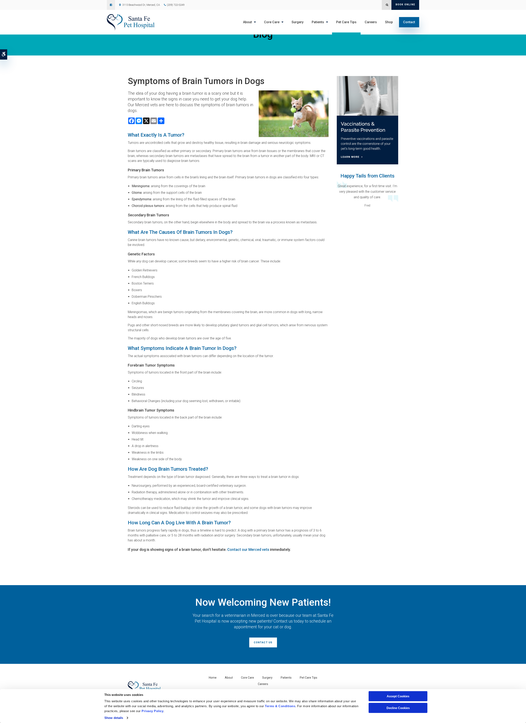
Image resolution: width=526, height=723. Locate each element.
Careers (371, 22)
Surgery (297, 22)
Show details (113, 718)
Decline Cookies (398, 708)
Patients (318, 22)
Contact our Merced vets (248, 549)
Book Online (405, 4)
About (247, 22)
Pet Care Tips (346, 22)
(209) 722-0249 (175, 4)
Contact (409, 22)
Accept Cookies (398, 696)
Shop (389, 22)
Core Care (271, 22)
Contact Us (263, 642)
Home (213, 677)
